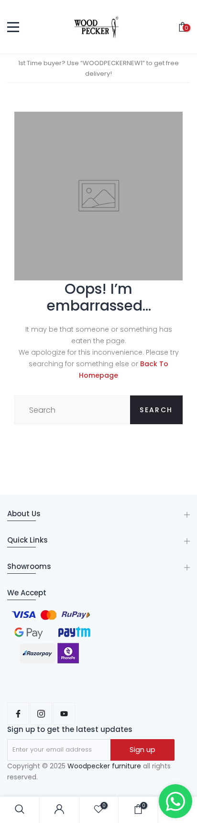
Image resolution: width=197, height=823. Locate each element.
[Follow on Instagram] (41, 714)
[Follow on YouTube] (64, 714)
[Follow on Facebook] (18, 714)
